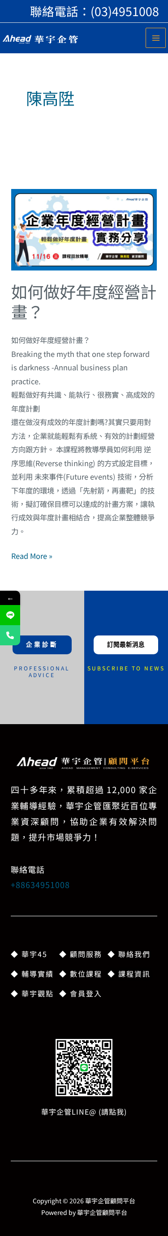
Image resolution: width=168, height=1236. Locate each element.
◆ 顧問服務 (80, 953)
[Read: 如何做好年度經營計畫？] (83, 228)
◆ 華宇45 (29, 953)
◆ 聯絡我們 (129, 953)
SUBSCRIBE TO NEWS (126, 668)
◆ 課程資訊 (129, 973)
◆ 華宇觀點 (32, 993)
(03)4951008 (124, 11)
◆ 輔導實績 (32, 973)
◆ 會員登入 (80, 993)
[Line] (10, 615)
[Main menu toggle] (156, 38)
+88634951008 (40, 884)
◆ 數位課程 (80, 973)
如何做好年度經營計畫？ (83, 301)
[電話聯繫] (10, 635)
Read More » (31, 555)
